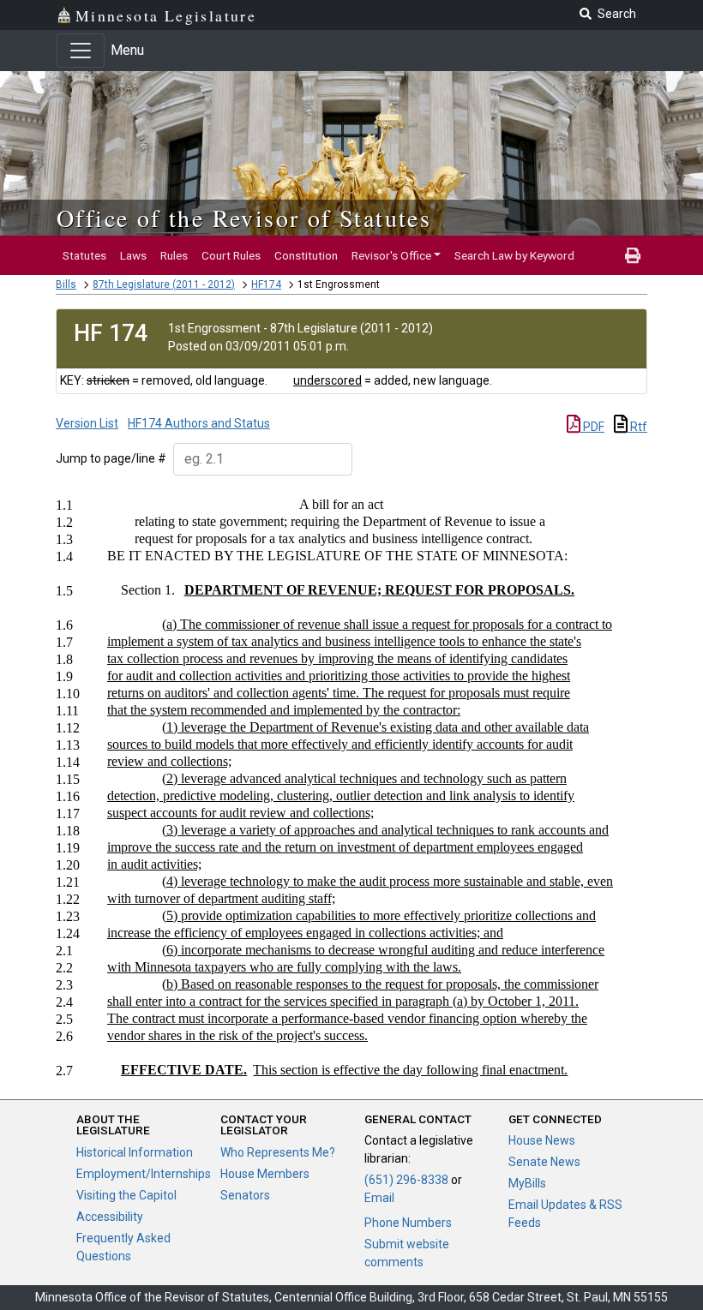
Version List (87, 423)
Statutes (84, 255)
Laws (133, 255)
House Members (264, 1174)
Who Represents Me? (277, 1152)
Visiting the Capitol (126, 1195)
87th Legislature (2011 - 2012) (164, 284)
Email (379, 1198)
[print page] (632, 255)
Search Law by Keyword (514, 255)
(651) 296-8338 (406, 1180)
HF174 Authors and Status (199, 423)
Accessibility (109, 1216)
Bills (66, 284)
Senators (245, 1195)
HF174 (266, 284)
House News (541, 1140)
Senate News (544, 1162)
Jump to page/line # (111, 458)
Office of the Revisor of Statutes (244, 217)
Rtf (637, 427)
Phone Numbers (408, 1222)
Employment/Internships (143, 1174)
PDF (592, 427)
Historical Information (134, 1152)
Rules (174, 255)
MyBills (527, 1183)
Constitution (306, 255)
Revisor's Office (391, 255)
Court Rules (231, 255)
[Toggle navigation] (81, 50)
